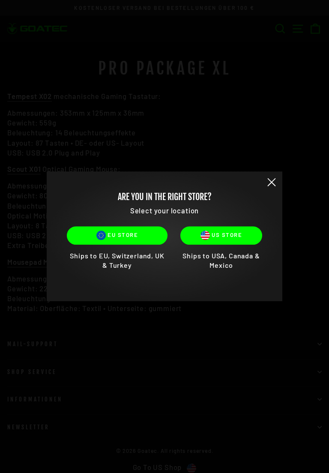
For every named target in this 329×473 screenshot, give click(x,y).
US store (226, 234)
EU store (122, 234)
